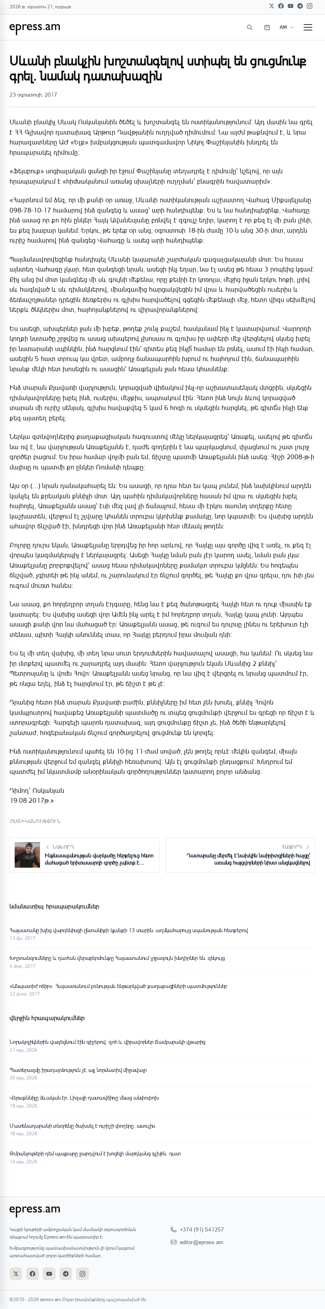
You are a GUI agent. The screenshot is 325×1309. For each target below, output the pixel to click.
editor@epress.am (201, 1242)
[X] (271, 6)
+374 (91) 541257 (202, 1229)
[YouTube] (290, 6)
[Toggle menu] (307, 27)
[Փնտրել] (250, 27)
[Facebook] (281, 6)
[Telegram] (300, 6)
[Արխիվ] (267, 27)
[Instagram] (309, 6)
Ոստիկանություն (35, 821)
